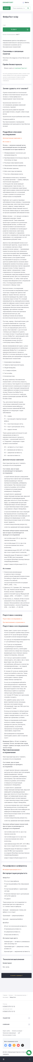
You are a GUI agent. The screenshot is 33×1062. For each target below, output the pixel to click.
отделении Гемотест (20, 68)
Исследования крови (20, 995)
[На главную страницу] (8, 2)
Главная (5, 995)
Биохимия (5, 997)
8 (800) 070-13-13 (9, 1006)
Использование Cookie (9, 1035)
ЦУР (19, 1033)
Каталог (6, 8)
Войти (27, 2)
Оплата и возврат (17, 1031)
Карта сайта (6, 1031)
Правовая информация (9, 1033)
